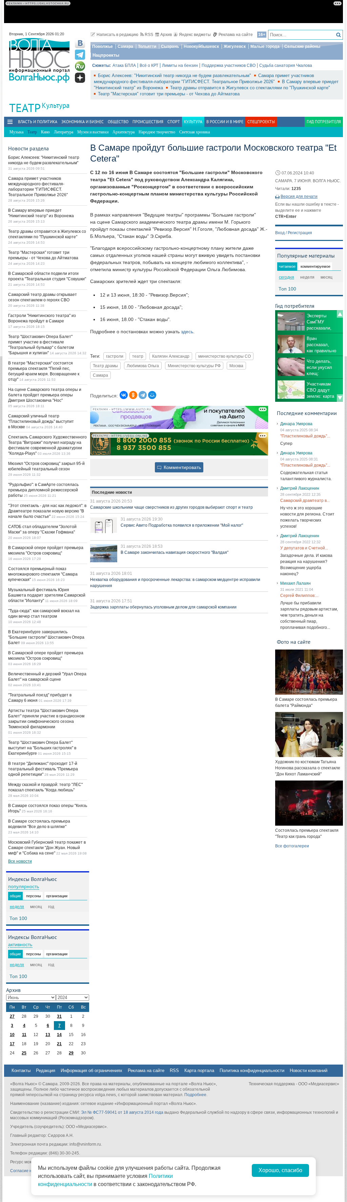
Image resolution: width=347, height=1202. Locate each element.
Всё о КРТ (149, 65)
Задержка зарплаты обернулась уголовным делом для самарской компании (163, 607)
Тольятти (147, 46)
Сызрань (170, 46)
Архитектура (124, 132)
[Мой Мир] (152, 395)
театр (137, 356)
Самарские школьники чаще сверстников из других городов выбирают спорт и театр (171, 507)
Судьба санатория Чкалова (285, 65)
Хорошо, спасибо (280, 1170)
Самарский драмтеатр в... (305, 500)
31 (59, 1016)
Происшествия (147, 121)
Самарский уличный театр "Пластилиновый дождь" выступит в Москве (41, 421)
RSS (149, 34)
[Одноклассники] (133, 395)
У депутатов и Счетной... (304, 548)
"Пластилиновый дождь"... (305, 436)
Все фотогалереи (292, 846)
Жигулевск (235, 46)
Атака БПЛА (124, 65)
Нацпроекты (106, 55)
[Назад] (340, 314)
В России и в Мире (224, 121)
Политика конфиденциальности (252, 1070)
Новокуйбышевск (201, 46)
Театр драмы (105, 365)
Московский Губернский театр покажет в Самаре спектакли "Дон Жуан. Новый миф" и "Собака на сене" (47, 848)
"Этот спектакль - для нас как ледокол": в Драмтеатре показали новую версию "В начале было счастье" (47, 511)
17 (12, 1043)
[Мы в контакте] (80, 43)
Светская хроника (194, 132)
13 (47, 1034)
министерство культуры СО (224, 356)
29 (71, 1053)
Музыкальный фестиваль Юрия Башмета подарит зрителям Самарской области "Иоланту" (46, 595)
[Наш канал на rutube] (80, 66)
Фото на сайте (293, 641)
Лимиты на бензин (180, 65)
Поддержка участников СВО (229, 65)
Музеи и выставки (92, 132)
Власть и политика (37, 121)
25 (24, 1053)
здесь (187, 331)
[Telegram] (143, 395)
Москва (236, 365)
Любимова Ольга (143, 365)
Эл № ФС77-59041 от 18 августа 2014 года (122, 1112)
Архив (166, 34)
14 (59, 1034)
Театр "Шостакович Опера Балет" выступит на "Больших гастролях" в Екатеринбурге (42, 748)
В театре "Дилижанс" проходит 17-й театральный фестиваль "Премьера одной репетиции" (43, 769)
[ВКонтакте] (124, 395)
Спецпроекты (261, 121)
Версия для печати (299, 196)
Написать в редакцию (117, 34)
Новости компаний (308, 1070)
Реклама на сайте (236, 34)
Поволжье (102, 46)
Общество (118, 121)
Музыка (16, 132)
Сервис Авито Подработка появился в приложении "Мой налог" (182, 525)
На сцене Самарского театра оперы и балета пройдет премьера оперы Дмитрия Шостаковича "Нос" (44, 395)
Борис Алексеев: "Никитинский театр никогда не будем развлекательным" (175, 75)
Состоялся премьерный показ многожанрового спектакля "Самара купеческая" (43, 574)
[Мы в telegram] (80, 55)
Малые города (265, 46)
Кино (45, 132)
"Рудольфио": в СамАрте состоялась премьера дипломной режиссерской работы (43, 490)
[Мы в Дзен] (80, 78)
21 (59, 1043)
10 (12, 1034)
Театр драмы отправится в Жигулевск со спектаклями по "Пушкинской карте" (250, 87)
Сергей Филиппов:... (299, 595)
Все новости (20, 861)
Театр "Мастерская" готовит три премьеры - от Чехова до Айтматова (169, 93)
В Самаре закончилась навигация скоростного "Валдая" (174, 552)
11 (24, 1034)
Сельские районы (302, 46)
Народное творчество (157, 132)
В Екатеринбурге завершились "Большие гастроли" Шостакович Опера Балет (46, 637)
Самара (125, 46)
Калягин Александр (170, 356)
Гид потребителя (324, 121)
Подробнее (195, 1094)
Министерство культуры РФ (194, 365)
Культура (55, 105)
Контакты (21, 1070)
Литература (63, 132)
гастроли (114, 356)
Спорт (173, 121)
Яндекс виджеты (195, 34)
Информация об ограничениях (91, 1070)
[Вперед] (340, 398)
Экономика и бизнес (82, 121)
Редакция (45, 1070)
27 (12, 1016)
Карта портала (199, 1070)
